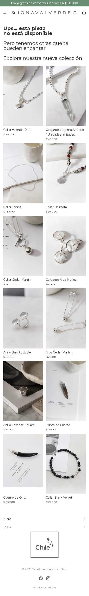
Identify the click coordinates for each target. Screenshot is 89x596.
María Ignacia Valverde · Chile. (49, 569)
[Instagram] (48, 578)
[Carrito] (84, 12)
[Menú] (5, 12)
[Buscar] (13, 12)
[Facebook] (40, 578)
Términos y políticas (44, 587)
